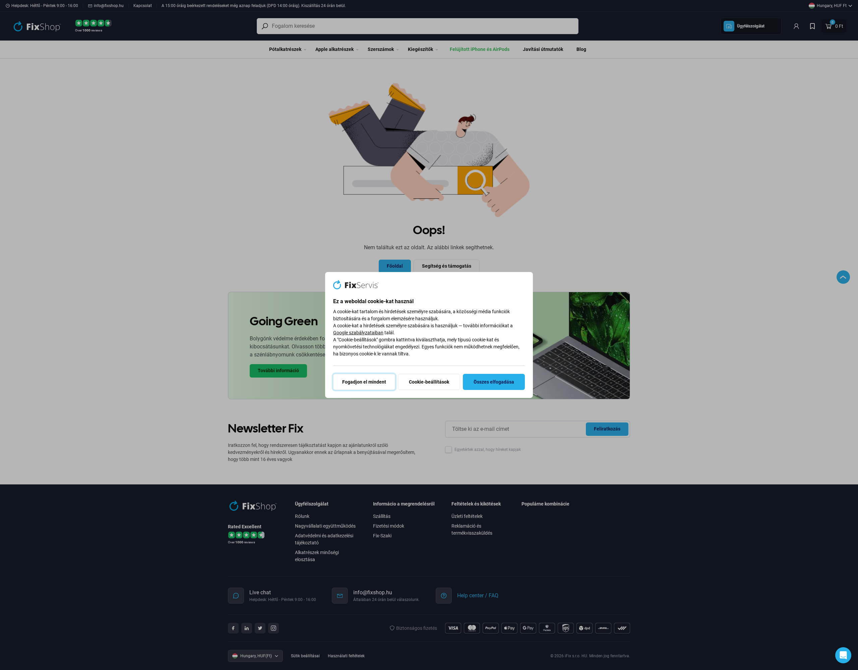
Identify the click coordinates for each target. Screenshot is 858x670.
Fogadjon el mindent (364, 382)
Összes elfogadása (494, 382)
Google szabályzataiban (358, 332)
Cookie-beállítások (429, 382)
